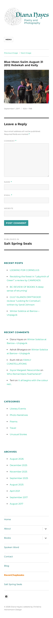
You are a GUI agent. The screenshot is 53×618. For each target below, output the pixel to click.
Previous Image (11, 53)
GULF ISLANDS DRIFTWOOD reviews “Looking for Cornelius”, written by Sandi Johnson (24, 301)
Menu (9, 39)
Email (8, 195)
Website (8, 208)
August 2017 (16, 503)
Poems (13, 421)
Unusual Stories (18, 434)
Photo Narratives (19, 415)
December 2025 (18, 465)
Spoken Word (11, 547)
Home (7, 519)
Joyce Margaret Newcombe (25, 370)
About (7, 528)
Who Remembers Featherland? (24, 374)
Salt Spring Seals (13, 584)
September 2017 (19, 497)
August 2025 (17, 484)
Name (8, 182)
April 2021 (15, 491)
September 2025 (19, 478)
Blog (6, 566)
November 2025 (18, 471)
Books (7, 538)
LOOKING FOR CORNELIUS (24, 270)
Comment (10, 141)
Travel (13, 428)
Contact (8, 556)
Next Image (26, 53)
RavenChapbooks (14, 575)
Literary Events (18, 408)
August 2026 (17, 459)
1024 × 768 (27, 108)
